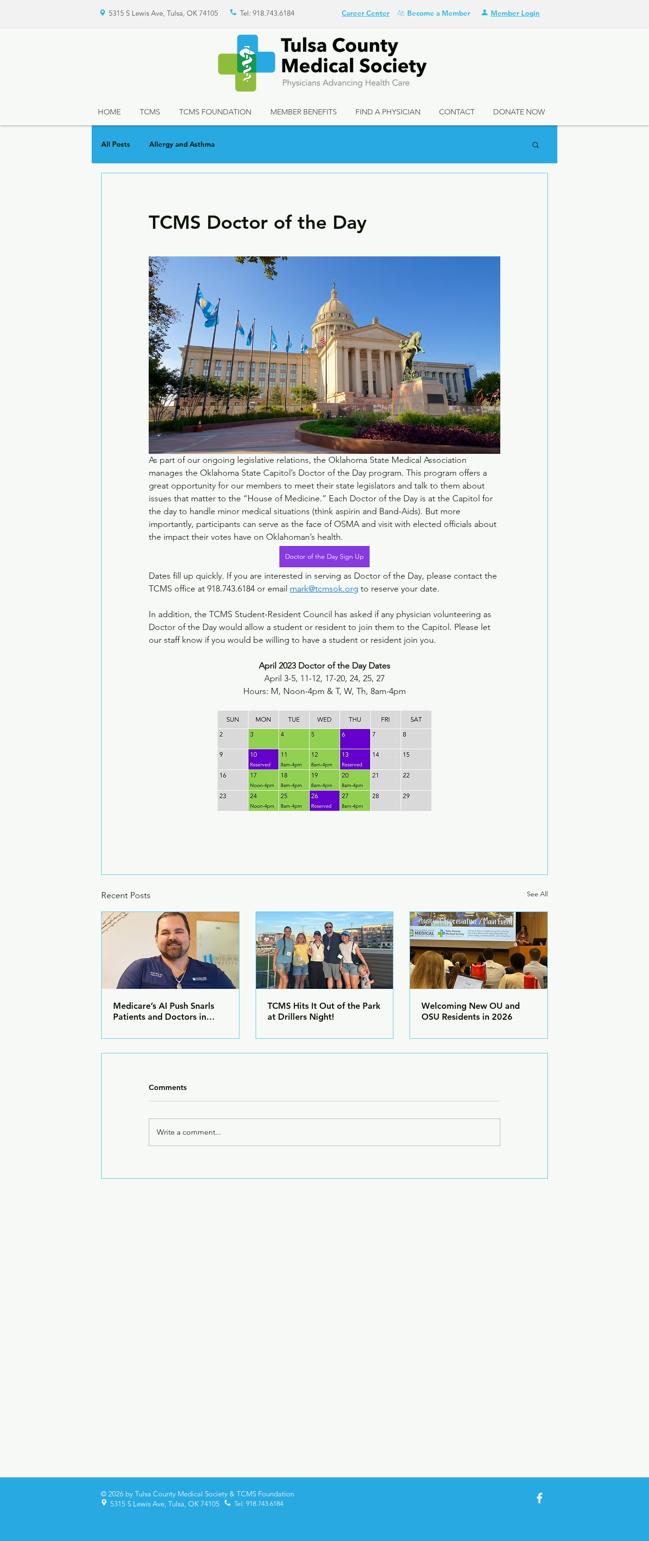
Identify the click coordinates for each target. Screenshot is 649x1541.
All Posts (115, 144)
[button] (535, 144)
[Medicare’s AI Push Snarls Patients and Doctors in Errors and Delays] (170, 950)
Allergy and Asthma (182, 144)
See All (537, 894)
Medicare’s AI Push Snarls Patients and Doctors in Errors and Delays (163, 1011)
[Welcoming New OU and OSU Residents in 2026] (478, 950)
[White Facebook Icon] (539, 1498)
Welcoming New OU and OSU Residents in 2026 (470, 1011)
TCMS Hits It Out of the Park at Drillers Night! (324, 1011)
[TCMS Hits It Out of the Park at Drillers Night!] (324, 950)
